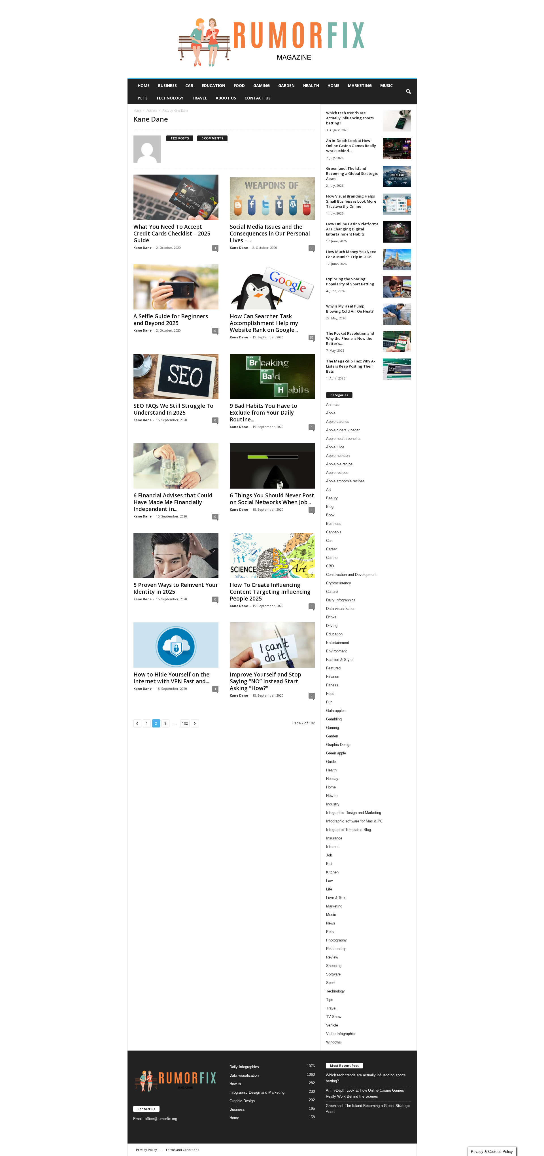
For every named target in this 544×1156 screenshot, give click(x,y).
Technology (169, 98)
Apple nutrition (338, 455)
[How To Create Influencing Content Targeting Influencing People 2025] (272, 555)
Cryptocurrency (338, 583)
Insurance (334, 838)
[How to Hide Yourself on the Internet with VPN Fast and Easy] (175, 645)
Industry (332, 804)
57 (311, 337)
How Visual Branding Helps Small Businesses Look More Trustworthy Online (351, 201)
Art (328, 489)
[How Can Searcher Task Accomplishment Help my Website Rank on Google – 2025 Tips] (272, 286)
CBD (330, 566)
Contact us (258, 98)
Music (386, 85)
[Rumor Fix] (272, 39)
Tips (329, 1000)
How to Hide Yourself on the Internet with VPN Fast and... (171, 678)
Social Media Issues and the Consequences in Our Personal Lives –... (270, 233)
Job (329, 855)
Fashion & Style (339, 659)
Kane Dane (142, 247)
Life (329, 889)
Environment (336, 651)
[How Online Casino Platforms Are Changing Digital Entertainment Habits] (397, 232)
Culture (332, 591)
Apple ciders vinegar (343, 430)
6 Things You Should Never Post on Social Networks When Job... (272, 499)
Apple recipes (337, 472)
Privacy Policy (146, 1149)
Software (333, 974)
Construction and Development (351, 574)
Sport (330, 983)
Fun (329, 702)
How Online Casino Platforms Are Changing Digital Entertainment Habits (352, 229)
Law (329, 881)
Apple (330, 413)
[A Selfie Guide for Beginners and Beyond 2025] (175, 286)
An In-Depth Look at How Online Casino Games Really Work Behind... (351, 145)
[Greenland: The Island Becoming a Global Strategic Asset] (397, 176)
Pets (143, 98)
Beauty (332, 498)
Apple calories (337, 421)
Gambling (334, 719)
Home (144, 85)
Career (331, 549)
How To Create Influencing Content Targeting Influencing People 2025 (270, 591)
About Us (226, 98)
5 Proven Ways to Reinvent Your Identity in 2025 (175, 588)
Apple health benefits (343, 438)
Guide (331, 762)
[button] (408, 92)
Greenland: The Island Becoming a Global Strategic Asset (352, 173)
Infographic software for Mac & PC (354, 821)
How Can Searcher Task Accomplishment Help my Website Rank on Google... (264, 323)
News (330, 923)
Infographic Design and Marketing (353, 813)
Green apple (336, 753)
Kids (329, 864)
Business (167, 85)
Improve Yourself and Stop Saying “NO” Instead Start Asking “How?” (265, 681)
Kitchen (332, 872)
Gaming (261, 85)
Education (213, 85)
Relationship (336, 949)
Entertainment (337, 642)
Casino (331, 557)
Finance (332, 676)
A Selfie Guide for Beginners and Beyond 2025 (170, 320)
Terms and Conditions (182, 1149)
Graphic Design (338, 745)
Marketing (360, 85)
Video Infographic (340, 1034)
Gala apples (336, 711)
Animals (332, 404)
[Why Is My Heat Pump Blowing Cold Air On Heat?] (397, 314)
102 (185, 723)
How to (331, 796)
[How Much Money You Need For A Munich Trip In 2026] (397, 259)
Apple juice (335, 447)
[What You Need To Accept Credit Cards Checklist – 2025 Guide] (175, 197)
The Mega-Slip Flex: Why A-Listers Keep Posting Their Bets (350, 366)
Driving (331, 625)
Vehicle (332, 1025)
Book (330, 515)
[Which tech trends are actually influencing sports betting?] (397, 120)
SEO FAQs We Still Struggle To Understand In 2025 (173, 409)
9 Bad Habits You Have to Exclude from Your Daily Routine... (263, 412)
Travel (199, 98)
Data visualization (340, 608)
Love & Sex (335, 898)
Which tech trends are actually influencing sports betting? (350, 118)
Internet (332, 847)
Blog (329, 506)
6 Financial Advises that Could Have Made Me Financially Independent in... (172, 502)
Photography (336, 940)
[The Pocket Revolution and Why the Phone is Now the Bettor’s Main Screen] (397, 341)
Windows (333, 1042)
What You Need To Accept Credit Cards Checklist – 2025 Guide (171, 233)
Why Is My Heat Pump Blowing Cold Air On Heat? (350, 309)
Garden (286, 85)
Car (189, 85)
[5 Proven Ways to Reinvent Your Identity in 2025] (175, 555)
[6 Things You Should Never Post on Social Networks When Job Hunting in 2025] (272, 466)
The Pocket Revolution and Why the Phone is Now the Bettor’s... (350, 338)
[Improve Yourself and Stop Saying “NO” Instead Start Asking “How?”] (272, 645)
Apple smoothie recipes (345, 481)
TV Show (333, 1017)
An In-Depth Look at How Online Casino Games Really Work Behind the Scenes (365, 1093)
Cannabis (333, 532)
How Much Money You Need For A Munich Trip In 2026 (351, 254)
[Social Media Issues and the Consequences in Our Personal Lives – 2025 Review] (272, 197)
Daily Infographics (341, 600)
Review (332, 957)
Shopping (333, 966)
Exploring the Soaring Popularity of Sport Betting (350, 281)
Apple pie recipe (339, 464)
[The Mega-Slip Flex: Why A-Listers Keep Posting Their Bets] (397, 369)
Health (311, 85)
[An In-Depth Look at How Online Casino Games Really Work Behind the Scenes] (397, 148)
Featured (333, 668)
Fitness (332, 685)
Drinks (331, 617)
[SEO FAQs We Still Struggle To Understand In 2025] (175, 376)
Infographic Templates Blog (348, 830)
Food (239, 85)
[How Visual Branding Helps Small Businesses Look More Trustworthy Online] (397, 204)
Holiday (332, 779)
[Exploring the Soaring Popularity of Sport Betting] (397, 287)
